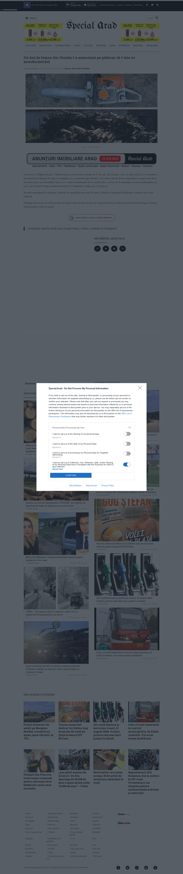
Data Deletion (75, 485)
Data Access (91, 485)
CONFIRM (71, 475)
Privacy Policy (108, 485)
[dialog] (91, 437)
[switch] (127, 434)
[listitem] (91, 427)
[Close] (141, 388)
